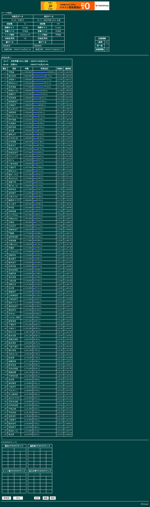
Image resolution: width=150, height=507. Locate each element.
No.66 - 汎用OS (17, 20)
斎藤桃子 (12, 292)
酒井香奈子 (13, 306)
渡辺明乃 (12, 310)
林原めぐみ (13, 91)
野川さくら (13, 116)
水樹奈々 (12, 80)
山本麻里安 (13, 295)
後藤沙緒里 (13, 339)
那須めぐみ (13, 431)
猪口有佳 (12, 350)
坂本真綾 (12, 87)
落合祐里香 (13, 270)
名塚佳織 (12, 241)
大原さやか (13, 197)
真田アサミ (13, 303)
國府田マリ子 (14, 200)
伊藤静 (11, 248)
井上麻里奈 (13, 394)
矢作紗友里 (13, 405)
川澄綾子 (12, 105)
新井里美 (12, 365)
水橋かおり (13, 244)
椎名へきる (13, 175)
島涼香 (11, 435)
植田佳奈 (12, 127)
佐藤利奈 (12, 274)
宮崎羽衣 (12, 255)
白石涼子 (12, 226)
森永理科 (12, 343)
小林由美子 (13, 299)
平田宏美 (12, 413)
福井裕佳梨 (13, 237)
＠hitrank (144, 504)
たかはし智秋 (14, 317)
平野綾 (11, 72)
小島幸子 (12, 387)
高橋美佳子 (13, 230)
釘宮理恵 (12, 142)
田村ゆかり (13, 83)
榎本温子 (12, 263)
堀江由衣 (12, 76)
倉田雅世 (12, 383)
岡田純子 (12, 427)
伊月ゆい (12, 314)
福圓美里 (12, 361)
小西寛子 (12, 420)
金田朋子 (12, 193)
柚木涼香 (12, 336)
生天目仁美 (13, 138)
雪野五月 (12, 285)
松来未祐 (12, 266)
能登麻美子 (13, 102)
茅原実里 (12, 98)
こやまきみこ (14, 252)
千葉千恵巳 (13, 347)
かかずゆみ (13, 215)
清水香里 (12, 277)
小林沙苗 (12, 281)
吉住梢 (11, 380)
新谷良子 (12, 145)
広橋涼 (11, 222)
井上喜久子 (13, 109)
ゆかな (11, 160)
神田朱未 (12, 189)
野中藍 (11, 208)
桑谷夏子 (12, 259)
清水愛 (11, 131)
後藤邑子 (12, 94)
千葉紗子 (12, 167)
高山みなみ (13, 178)
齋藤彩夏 (12, 372)
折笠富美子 (13, 153)
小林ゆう (12, 328)
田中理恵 (12, 120)
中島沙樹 (12, 409)
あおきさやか (14, 398)
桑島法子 (12, 134)
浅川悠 (11, 288)
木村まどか (13, 354)
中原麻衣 (12, 124)
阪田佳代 (12, 424)
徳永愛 (11, 358)
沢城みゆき (13, 219)
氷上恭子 (12, 204)
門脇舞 (11, 233)
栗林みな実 (13, 149)
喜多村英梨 (13, 369)
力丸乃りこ (13, 391)
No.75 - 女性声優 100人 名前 (49, 20)
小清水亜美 (13, 164)
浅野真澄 (12, 113)
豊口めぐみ (13, 186)
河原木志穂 (13, 402)
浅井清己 (12, 416)
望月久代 (12, 332)
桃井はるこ (13, 171)
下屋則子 (12, 325)
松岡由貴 (12, 211)
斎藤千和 (12, 182)
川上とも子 (13, 156)
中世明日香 (13, 376)
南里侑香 (12, 321)
